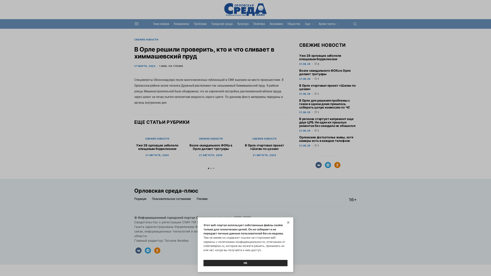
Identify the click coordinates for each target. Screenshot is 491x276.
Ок (245, 262)
